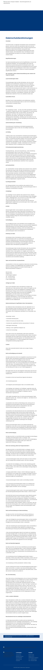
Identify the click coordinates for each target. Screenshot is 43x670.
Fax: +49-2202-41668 (33, 660)
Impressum (28, 667)
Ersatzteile (18, 660)
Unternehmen (18, 654)
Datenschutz (22, 667)
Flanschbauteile (19, 657)
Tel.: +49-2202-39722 (32, 659)
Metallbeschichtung (19, 656)
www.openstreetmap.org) (8, 636)
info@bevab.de (12, 279)
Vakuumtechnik (19, 659)
